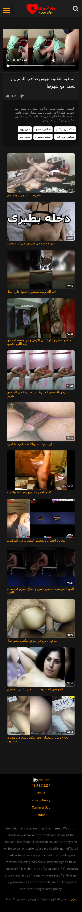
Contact (41, 815)
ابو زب (73, 899)
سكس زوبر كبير (65, 129)
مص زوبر (25, 129)
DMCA (41, 793)
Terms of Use (41, 807)
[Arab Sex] (41, 780)
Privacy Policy (41, 800)
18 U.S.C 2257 (41, 785)
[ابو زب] (41, 8)
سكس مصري (43, 129)
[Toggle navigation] (6, 8)
